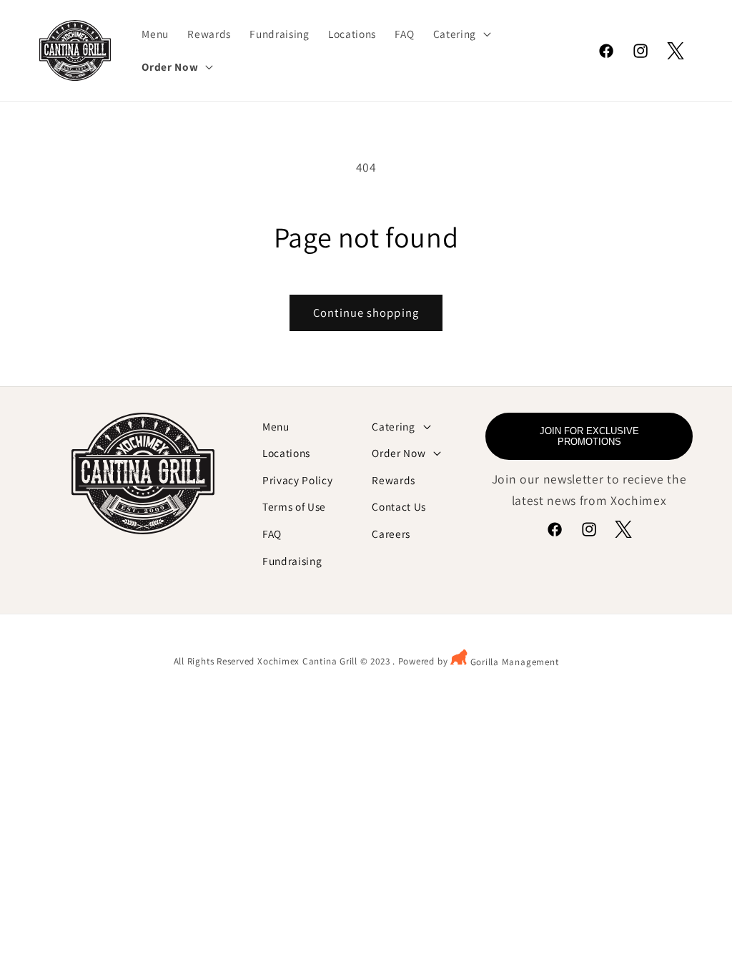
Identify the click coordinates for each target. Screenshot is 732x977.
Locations (286, 453)
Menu (276, 426)
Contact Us (399, 506)
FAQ (272, 533)
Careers (391, 533)
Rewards (393, 480)
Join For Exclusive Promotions (589, 436)
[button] (461, 34)
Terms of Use (294, 506)
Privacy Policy (297, 480)
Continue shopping (366, 312)
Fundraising (292, 561)
